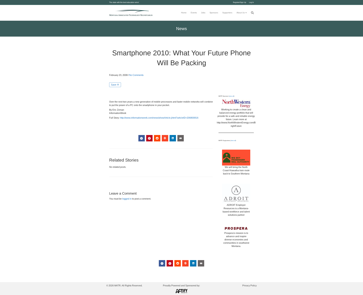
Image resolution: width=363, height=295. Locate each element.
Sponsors (214, 12)
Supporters (227, 12)
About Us (241, 12)
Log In (251, 2)
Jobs (203, 12)
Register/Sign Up (239, 2)
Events (194, 12)
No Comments (136, 75)
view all (231, 96)
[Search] (251, 13)
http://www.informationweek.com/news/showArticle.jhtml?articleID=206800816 (159, 118)
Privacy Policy (249, 285)
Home (183, 12)
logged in (127, 199)
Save (114, 85)
